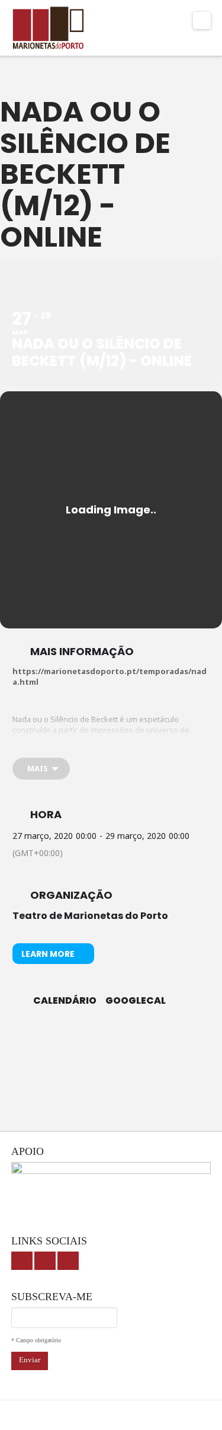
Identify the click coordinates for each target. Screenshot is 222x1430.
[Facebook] (22, 1261)
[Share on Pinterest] (145, 1040)
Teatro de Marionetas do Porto (90, 916)
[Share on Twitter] (98, 1040)
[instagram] (68, 1261)
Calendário (64, 1000)
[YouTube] (45, 1261)
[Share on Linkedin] (121, 1040)
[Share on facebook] (74, 1040)
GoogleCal (135, 1000)
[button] (202, 20)
